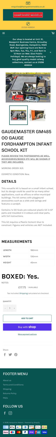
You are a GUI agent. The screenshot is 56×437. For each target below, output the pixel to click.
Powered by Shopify (32, 423)
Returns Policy (9, 393)
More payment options (27, 334)
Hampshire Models (16, 423)
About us (7, 380)
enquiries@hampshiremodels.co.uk (28, 6)
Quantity (7, 301)
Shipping (23, 293)
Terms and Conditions (13, 384)
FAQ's (5, 398)
